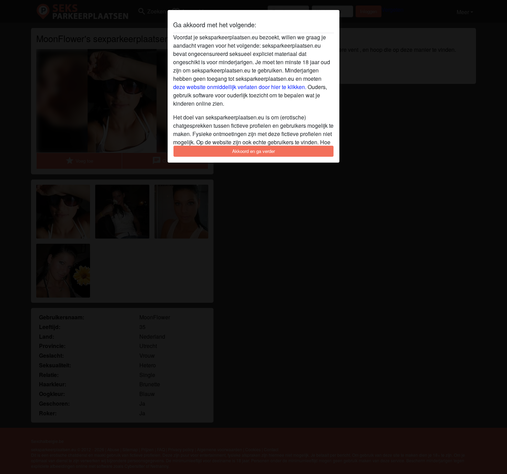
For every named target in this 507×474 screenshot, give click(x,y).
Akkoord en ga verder (253, 151)
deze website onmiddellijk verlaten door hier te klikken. (239, 87)
